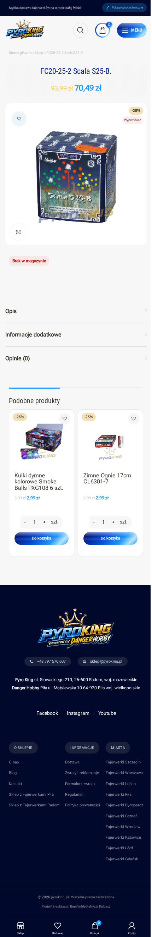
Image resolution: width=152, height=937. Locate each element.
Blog (13, 773)
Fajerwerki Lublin (121, 784)
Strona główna (20, 53)
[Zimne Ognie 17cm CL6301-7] (110, 439)
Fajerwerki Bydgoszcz (124, 805)
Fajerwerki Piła (118, 794)
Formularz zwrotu (80, 784)
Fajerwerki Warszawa (124, 773)
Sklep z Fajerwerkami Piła (31, 794)
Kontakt (15, 784)
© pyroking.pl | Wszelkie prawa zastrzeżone (76, 897)
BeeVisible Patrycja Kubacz (90, 906)
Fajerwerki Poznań (122, 816)
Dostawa (72, 762)
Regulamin (74, 794)
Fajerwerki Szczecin (123, 762)
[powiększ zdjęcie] (19, 232)
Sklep (39, 53)
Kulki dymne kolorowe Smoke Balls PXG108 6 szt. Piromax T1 (39, 485)
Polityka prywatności (82, 805)
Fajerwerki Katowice (123, 837)
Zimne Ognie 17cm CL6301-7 (107, 478)
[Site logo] (25, 28)
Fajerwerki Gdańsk (122, 859)
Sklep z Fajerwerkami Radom (34, 805)
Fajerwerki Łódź (119, 848)
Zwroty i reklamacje (82, 773)
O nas (14, 762)
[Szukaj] (81, 30)
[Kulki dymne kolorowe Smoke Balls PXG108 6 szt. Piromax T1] (41, 439)
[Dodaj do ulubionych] (19, 119)
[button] (41, 538)
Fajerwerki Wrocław (123, 826)
